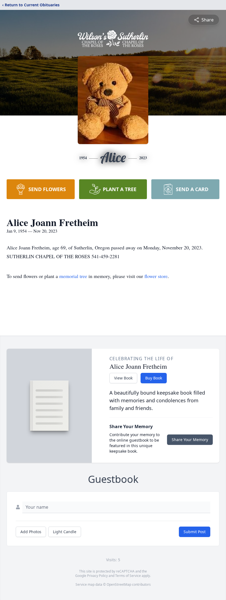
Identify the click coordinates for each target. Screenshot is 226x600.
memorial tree (73, 276)
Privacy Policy (97, 575)
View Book (123, 378)
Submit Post (195, 531)
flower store (156, 276)
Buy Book (153, 378)
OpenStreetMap (119, 584)
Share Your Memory (190, 439)
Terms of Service (128, 575)
